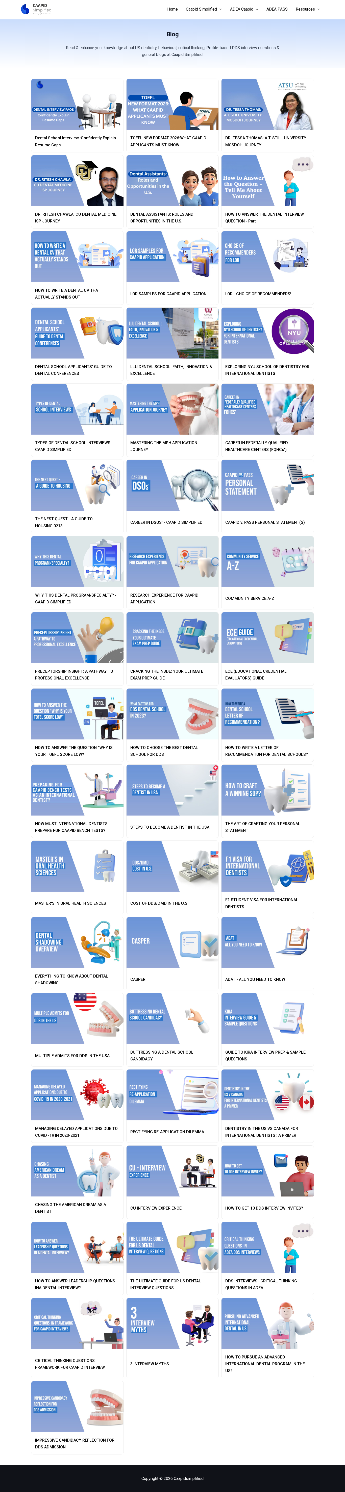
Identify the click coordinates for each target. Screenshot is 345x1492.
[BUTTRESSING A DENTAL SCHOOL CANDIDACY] (175, 1018)
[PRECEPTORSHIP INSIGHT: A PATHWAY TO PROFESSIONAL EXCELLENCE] (79, 637)
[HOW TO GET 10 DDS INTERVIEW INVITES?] (269, 1171)
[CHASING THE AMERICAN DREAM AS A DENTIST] (79, 1171)
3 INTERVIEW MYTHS (149, 1363)
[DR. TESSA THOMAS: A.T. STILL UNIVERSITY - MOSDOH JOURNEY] (269, 104)
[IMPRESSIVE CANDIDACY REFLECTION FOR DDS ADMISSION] (79, 1406)
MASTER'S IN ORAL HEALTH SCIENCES (70, 903)
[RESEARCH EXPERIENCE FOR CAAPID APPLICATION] (175, 561)
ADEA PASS (277, 9)
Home (172, 9)
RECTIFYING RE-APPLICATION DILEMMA (167, 1131)
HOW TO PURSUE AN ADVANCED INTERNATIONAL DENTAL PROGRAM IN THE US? (265, 1364)
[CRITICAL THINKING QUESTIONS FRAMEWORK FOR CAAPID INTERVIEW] (79, 1323)
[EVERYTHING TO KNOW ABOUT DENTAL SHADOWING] (79, 942)
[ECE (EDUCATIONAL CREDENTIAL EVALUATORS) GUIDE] (269, 637)
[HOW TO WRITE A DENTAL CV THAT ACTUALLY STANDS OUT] (79, 256)
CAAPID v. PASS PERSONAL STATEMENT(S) (265, 522)
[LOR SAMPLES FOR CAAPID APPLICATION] (175, 256)
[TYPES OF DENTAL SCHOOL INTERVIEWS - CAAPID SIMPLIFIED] (79, 409)
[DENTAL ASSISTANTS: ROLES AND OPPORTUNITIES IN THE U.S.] (175, 180)
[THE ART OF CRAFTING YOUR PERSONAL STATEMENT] (269, 790)
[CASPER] (175, 942)
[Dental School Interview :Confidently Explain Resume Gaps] (79, 104)
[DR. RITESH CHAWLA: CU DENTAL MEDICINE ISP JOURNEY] (79, 180)
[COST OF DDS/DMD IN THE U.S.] (175, 866)
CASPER (137, 979)
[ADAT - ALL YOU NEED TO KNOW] (269, 942)
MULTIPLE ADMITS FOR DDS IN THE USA (72, 1055)
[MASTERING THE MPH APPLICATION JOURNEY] (175, 409)
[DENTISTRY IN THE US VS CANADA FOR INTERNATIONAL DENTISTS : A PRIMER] (269, 1094)
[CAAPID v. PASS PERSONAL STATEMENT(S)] (269, 485)
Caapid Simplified (201, 9)
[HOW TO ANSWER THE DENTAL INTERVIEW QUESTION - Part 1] (269, 180)
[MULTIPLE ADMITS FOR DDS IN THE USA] (79, 1018)
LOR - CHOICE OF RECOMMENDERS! (258, 293)
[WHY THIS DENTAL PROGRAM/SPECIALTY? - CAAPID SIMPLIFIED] (79, 561)
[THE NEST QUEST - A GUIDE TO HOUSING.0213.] (79, 485)
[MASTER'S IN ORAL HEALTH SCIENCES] (79, 866)
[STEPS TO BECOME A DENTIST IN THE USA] (175, 790)
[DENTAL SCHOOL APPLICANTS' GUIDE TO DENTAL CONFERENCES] (79, 333)
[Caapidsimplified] (36, 9)
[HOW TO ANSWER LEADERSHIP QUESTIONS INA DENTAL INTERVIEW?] (79, 1247)
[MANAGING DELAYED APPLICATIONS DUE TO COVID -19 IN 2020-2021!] (79, 1094)
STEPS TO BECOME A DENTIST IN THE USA (169, 827)
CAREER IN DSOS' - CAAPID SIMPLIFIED (166, 522)
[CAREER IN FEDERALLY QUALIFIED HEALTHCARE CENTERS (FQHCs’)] (269, 409)
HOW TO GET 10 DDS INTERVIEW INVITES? (264, 1208)
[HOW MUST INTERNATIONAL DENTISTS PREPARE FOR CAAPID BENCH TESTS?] (79, 790)
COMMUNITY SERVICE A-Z (249, 598)
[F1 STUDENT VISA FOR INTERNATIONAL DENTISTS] (269, 866)
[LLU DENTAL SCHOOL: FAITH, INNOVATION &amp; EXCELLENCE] (175, 333)
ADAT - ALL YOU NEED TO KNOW (255, 979)
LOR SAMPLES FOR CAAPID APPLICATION (168, 293)
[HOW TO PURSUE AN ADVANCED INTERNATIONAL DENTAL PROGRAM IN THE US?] (269, 1323)
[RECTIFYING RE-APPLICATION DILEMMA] (175, 1094)
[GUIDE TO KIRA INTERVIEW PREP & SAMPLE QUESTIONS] (269, 1018)
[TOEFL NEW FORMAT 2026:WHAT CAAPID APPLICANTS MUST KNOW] (175, 104)
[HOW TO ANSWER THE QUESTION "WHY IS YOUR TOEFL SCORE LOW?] (79, 714)
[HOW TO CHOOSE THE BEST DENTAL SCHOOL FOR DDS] (175, 714)
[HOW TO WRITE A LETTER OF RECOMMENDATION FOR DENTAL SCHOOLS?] (269, 714)
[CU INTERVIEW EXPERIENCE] (175, 1171)
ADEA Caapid (241, 9)
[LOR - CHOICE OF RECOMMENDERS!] (269, 256)
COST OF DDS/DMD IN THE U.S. (159, 903)
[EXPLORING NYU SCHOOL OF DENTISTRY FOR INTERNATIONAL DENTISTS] (269, 333)
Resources (305, 9)
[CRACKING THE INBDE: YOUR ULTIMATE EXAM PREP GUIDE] (175, 637)
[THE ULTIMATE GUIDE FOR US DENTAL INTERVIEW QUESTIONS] (175, 1247)
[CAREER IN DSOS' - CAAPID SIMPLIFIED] (175, 485)
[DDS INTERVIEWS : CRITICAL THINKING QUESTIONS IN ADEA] (269, 1247)
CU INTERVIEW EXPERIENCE (156, 1208)
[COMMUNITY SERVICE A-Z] (269, 561)
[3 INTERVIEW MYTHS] (175, 1323)
